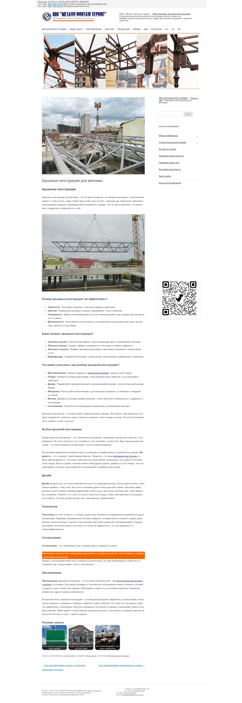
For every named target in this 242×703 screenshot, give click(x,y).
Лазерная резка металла (171, 156)
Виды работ (76, 29)
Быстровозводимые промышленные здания (122, 665)
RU (166, 29)
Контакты (156, 29)
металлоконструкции (98, 373)
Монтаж (109, 29)
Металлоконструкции (54, 29)
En (179, 29)
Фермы (137, 29)
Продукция (123, 29)
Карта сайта (165, 176)
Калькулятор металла (170, 183)
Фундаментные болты (170, 169)
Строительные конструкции (172, 142)
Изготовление (94, 29)
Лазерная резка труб (169, 162)
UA (173, 29)
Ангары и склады (167, 149)
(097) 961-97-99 (55, 4)
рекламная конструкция (125, 456)
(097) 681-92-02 (55, 6)
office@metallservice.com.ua (132, 695)
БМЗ (146, 29)
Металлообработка (168, 135)
